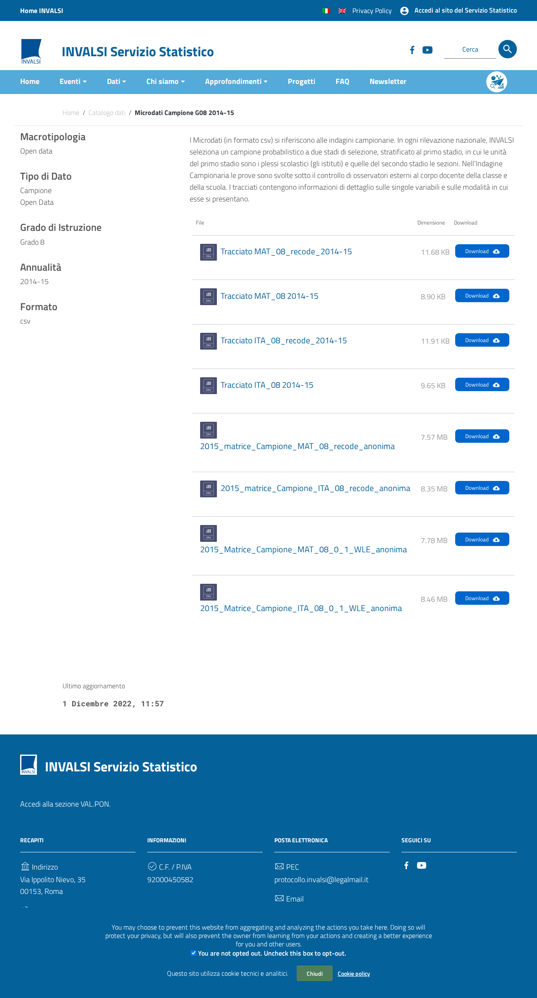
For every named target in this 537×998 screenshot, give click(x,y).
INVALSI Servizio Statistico (138, 51)
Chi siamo (162, 81)
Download (477, 251)
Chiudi (315, 973)
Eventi (70, 81)
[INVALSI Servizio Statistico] (31, 50)
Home (29, 81)
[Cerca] (507, 49)
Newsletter (388, 81)
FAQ (342, 81)
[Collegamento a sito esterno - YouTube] (427, 49)
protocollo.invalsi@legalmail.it (321, 879)
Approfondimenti (233, 81)
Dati (113, 81)
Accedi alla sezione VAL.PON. (65, 804)
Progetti (301, 81)
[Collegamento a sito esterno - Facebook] (412, 49)
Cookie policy (354, 973)
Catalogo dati (107, 112)
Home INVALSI (41, 10)
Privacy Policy (372, 10)
